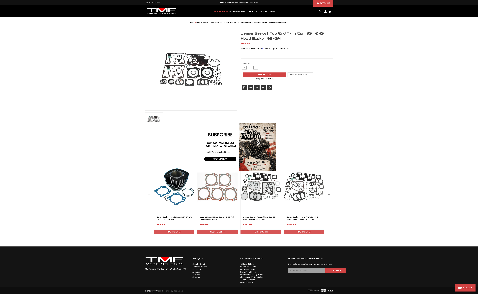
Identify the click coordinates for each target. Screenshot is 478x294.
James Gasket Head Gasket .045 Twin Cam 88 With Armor (217, 218)
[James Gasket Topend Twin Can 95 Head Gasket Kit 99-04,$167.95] (261, 187)
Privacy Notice (246, 282)
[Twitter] (263, 87)
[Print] (257, 87)
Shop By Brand (198, 264)
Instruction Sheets (248, 272)
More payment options (264, 79)
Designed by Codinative (172, 291)
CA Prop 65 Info (247, 264)
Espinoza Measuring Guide (251, 274)
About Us (196, 272)
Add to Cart (174, 232)
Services (196, 274)
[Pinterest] (269, 87)
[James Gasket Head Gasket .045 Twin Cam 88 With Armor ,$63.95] (217, 187)
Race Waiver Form (248, 266)
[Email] (250, 87)
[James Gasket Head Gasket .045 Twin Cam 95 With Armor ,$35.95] (174, 187)
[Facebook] (244, 87)
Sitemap (196, 277)
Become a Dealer (247, 269)
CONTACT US (155, 2)
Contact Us (197, 269)
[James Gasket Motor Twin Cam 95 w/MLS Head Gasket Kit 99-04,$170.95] (304, 187)
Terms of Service (247, 280)
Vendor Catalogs (199, 266)
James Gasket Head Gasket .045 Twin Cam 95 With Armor (174, 218)
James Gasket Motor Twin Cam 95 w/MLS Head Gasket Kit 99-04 (302, 218)
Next (329, 194)
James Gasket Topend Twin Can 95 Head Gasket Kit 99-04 (259, 218)
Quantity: (246, 63)
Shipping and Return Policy (251, 277)
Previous (148, 194)
